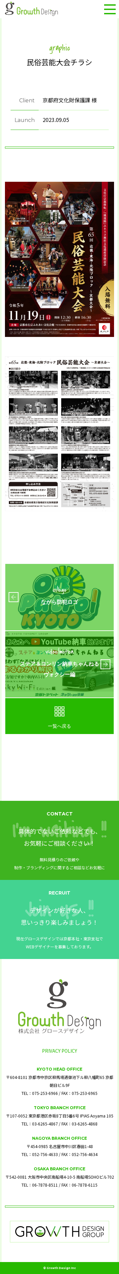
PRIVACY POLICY (59, 1050)
